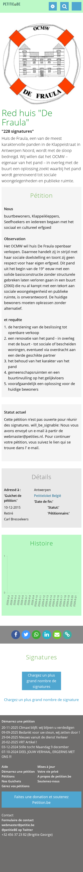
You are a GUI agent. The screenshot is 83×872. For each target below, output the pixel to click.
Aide (5, 767)
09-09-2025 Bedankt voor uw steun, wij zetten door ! (41, 732)
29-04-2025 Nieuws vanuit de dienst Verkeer (35, 737)
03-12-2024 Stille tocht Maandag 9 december (35, 747)
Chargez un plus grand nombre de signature (41, 700)
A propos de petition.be (54, 776)
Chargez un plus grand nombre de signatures (41, 681)
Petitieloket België (47, 495)
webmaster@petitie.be (18, 825)
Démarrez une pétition (18, 771)
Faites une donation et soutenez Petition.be (41, 799)
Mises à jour (46, 767)
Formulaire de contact (18, 820)
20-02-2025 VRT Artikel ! (19, 742)
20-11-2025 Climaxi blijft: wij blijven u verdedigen (38, 727)
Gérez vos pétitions (15, 786)
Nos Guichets (11, 781)
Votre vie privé (47, 771)
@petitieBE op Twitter (17, 830)
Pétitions (8, 776)
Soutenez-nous (48, 781)
